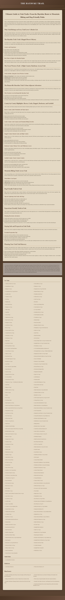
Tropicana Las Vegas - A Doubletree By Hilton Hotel (14, 382)
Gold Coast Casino (37, 299)
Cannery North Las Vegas (38, 480)
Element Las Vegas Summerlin (39, 361)
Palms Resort (7, 423)
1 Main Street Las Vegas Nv (10, 477)
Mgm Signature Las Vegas (9, 402)
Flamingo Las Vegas (8, 307)
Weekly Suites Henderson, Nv (39, 566)
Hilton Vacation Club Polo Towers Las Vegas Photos (13, 407)
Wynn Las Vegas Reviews (9, 420)
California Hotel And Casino (10, 511)
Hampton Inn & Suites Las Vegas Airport (41, 353)
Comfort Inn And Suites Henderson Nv (40, 428)
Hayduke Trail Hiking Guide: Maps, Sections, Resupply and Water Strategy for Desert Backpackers (17, 575)
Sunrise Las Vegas (37, 330)
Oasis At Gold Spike (37, 358)
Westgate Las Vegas (8, 322)
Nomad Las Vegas (8, 454)
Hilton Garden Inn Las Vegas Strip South (41, 389)
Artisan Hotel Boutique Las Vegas (39, 382)
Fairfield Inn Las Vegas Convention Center (41, 420)
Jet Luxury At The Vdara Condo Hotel (40, 488)
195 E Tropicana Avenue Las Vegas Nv (40, 433)
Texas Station (36, 490)
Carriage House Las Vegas (38, 400)
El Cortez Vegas (37, 524)
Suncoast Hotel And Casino (38, 384)
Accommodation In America (10, 559)
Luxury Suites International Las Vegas (40, 402)
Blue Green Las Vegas (9, 485)
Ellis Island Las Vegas (9, 490)
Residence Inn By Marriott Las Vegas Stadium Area (42, 537)
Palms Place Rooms (8, 529)
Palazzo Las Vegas (8, 436)
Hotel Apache (36, 457)
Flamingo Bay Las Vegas (9, 439)
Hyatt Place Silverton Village (10, 534)
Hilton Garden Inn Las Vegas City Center (41, 446)
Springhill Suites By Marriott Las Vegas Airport (42, 540)
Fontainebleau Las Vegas (9, 286)
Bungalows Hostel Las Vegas (39, 325)
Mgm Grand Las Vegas (9, 319)
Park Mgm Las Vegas (8, 338)
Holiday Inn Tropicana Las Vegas (39, 519)
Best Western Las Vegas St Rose (39, 498)
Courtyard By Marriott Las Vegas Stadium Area (42, 415)
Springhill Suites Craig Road (38, 547)
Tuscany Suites (7, 446)
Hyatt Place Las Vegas (9, 516)
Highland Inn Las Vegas (38, 514)
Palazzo (6, 395)
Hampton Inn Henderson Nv (39, 509)
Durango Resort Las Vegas (9, 374)
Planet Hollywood (8, 369)
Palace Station (7, 488)
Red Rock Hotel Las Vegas (9, 431)
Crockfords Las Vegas (37, 317)
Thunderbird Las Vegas (38, 496)
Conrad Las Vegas (8, 441)
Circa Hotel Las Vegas (9, 343)
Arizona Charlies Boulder (38, 459)
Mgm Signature (7, 540)
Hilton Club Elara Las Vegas (39, 521)
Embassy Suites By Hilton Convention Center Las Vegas (14, 493)
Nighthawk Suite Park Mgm (10, 426)
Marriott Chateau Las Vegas (38, 291)
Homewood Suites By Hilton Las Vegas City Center (42, 356)
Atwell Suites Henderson (9, 566)
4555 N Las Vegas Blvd (38, 444)
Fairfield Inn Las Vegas (38, 550)
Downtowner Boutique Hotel (39, 369)
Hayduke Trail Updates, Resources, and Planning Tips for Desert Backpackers (46, 581)
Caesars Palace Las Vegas (9, 350)
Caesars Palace (7, 314)
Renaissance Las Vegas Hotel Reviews (11, 542)
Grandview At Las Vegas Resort (10, 470)
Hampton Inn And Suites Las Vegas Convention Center (43, 413)
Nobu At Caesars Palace (9, 459)
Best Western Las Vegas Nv (38, 503)
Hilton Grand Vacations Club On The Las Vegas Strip (14, 428)
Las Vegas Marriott (37, 309)
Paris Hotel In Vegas (8, 356)
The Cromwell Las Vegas (9, 483)
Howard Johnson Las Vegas (38, 366)
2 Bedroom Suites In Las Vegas (10, 283)
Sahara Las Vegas (8, 353)
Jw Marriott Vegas (8, 514)
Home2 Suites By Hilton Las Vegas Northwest (41, 516)
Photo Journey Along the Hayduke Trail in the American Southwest (45, 578)
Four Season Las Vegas (9, 413)
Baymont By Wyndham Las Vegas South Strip (41, 462)
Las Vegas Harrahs (8, 376)
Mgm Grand (7, 340)
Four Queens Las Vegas (9, 444)
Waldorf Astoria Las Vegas (9, 389)
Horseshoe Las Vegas (8, 361)
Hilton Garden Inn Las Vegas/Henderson (40, 405)
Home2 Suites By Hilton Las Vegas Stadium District (42, 511)
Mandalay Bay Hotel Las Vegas (10, 524)
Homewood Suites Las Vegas (10, 545)
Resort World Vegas (8, 304)
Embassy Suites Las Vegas (9, 547)
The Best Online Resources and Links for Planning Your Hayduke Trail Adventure (45, 575)
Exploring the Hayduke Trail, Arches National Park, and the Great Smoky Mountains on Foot (45, 584)
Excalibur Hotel (8, 294)
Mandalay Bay (7, 301)
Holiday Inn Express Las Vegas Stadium (40, 506)
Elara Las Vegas (8, 392)
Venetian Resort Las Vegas (9, 332)
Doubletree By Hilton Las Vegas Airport (40, 454)
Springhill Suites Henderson (38, 527)
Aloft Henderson (37, 376)
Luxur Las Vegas (8, 371)
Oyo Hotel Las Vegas (8, 498)
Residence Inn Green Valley (38, 542)
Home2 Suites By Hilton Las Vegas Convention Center (43, 407)
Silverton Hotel (7, 521)
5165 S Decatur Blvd (37, 410)
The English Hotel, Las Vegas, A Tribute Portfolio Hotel (43, 350)
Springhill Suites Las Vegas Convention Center (41, 343)
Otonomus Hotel (37, 379)
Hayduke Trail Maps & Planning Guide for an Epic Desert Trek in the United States (17, 582)
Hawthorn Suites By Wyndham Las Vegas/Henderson (43, 501)
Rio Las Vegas (7, 327)
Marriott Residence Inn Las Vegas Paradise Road (13, 537)
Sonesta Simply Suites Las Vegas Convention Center (42, 340)
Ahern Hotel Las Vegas (9, 457)
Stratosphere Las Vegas (9, 335)
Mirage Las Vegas (8, 387)
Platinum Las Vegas (37, 286)
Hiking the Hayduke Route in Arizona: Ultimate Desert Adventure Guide (17, 578)
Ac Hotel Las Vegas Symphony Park (11, 506)
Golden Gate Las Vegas (38, 296)
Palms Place (36, 387)
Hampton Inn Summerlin (38, 371)
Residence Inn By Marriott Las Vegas (40, 418)
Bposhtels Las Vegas (37, 395)
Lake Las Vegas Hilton (9, 503)
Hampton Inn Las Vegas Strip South (40, 288)
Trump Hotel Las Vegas (9, 410)
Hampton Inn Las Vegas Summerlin (40, 532)
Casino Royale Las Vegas (38, 307)
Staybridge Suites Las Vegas (38, 312)
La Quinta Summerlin (37, 545)
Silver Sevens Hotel (37, 322)
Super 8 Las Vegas (37, 374)
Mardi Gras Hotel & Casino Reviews (40, 439)
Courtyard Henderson (37, 477)
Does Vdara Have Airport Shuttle (10, 366)
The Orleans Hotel (8, 400)
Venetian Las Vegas (8, 296)
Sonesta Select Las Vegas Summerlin (11, 553)
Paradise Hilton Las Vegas (9, 509)
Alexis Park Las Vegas (9, 496)
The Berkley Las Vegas (38, 345)
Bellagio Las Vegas (8, 288)
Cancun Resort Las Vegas (9, 379)
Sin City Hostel (36, 338)
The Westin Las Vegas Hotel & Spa (11, 475)
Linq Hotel (7, 312)
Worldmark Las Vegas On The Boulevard (41, 327)
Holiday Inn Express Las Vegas (39, 485)
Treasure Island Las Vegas (9, 330)
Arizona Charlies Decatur (38, 470)
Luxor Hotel (7, 363)
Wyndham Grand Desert (38, 294)
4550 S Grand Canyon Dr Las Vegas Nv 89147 (42, 397)
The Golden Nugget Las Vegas (10, 358)
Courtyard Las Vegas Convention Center (40, 363)
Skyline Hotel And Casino (38, 475)
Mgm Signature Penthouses (38, 534)
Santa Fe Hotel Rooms (9, 550)
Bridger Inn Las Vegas (38, 493)
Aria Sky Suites (8, 501)
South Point (7, 384)
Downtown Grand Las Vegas (10, 472)
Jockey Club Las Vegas (9, 467)
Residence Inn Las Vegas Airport (39, 426)
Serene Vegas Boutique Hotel (39, 304)
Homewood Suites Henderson (39, 472)
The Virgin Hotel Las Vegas (10, 345)
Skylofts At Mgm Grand (9, 532)
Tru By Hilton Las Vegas (38, 283)
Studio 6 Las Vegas (37, 529)
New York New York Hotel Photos (11, 348)
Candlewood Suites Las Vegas (39, 392)
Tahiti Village (7, 309)
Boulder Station (36, 319)
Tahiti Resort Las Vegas (9, 317)
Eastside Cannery (37, 449)
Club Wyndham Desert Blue (38, 314)
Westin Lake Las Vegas (9, 452)
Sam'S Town (36, 332)
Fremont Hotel (7, 464)
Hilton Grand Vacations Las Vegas (11, 433)
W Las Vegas (7, 397)
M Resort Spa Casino (8, 418)
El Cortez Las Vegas (8, 462)
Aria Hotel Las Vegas (8, 325)
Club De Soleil (7, 449)
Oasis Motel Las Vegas (38, 452)
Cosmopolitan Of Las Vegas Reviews (11, 291)
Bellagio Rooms (36, 423)
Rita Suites (36, 301)
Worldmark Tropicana (37, 436)
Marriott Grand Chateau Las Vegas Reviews (12, 405)
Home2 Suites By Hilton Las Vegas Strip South (42, 483)
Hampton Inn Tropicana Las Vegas (40, 467)
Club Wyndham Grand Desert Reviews (11, 519)
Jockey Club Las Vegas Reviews (39, 431)
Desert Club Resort (8, 480)
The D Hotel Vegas (8, 415)
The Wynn (7, 299)
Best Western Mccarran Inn (38, 441)
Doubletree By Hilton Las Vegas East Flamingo (42, 464)
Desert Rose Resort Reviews (10, 527)
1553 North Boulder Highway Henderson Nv (41, 348)
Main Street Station (37, 335)
